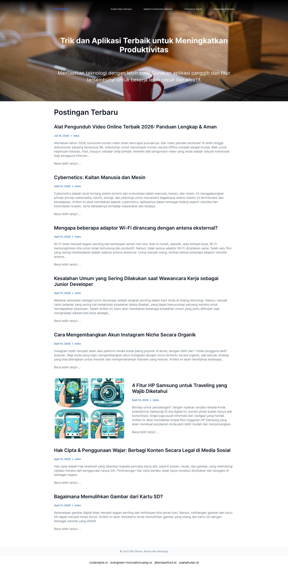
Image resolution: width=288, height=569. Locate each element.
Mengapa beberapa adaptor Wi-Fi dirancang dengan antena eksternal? (136, 228)
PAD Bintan (61, 9)
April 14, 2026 (62, 186)
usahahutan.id (189, 562)
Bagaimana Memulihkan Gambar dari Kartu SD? (108, 496)
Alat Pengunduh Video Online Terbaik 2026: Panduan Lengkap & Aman (135, 127)
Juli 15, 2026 (61, 135)
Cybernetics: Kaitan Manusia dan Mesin (100, 177)
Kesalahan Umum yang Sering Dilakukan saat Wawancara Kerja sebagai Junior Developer (136, 281)
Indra (76, 135)
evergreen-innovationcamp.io (131, 562)
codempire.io (98, 562)
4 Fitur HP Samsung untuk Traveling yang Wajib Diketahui (179, 388)
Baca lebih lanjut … (67, 163)
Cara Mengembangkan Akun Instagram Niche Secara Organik (125, 335)
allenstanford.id (165, 562)
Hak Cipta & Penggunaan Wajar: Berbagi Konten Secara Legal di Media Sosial (142, 450)
